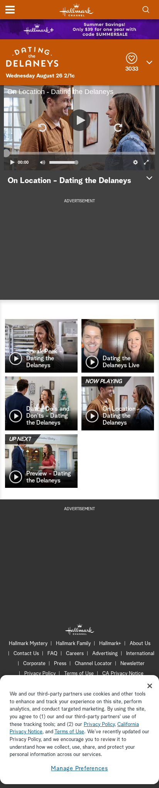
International (140, 653)
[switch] (42, 162)
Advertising (105, 653)
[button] (41, 127)
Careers (75, 653)
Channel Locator (93, 663)
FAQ (52, 653)
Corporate (34, 663)
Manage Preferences (79, 768)
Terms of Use (79, 673)
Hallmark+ (110, 643)
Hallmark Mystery (28, 643)
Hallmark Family (73, 643)
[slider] (79, 153)
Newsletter (132, 663)
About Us (140, 643)
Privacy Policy (40, 673)
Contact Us (26, 653)
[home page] (76, 10)
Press (60, 663)
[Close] (149, 686)
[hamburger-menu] (10, 9)
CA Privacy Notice (123, 673)
